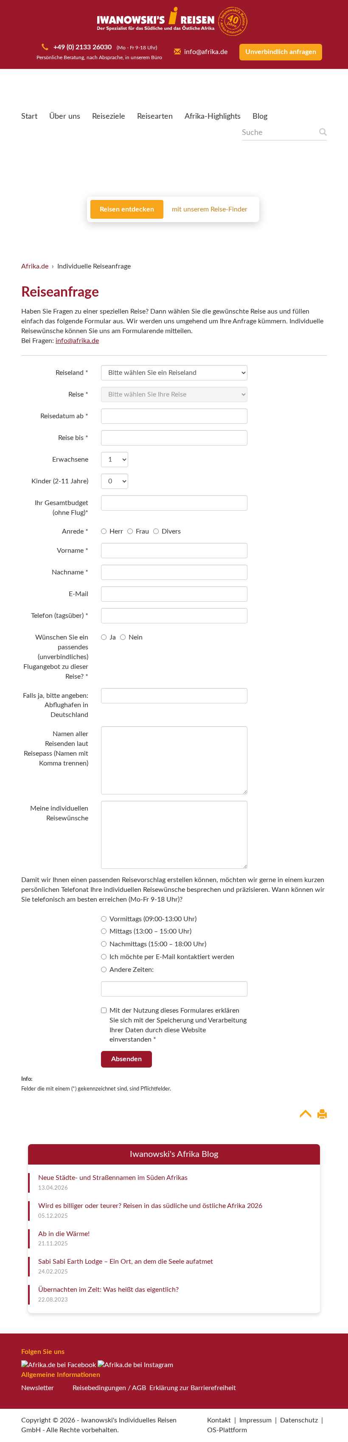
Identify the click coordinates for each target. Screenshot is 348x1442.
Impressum (255, 1420)
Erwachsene (70, 459)
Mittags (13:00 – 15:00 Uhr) (150, 931)
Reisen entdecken (127, 209)
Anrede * (75, 531)
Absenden (126, 1059)
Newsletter (37, 1388)
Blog (260, 116)
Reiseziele (108, 116)
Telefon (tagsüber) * (59, 615)
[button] (320, 1417)
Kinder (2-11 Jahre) (59, 481)
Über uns (64, 116)
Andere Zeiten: (131, 969)
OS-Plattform (227, 1430)
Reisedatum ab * (64, 416)
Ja (112, 637)
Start (29, 116)
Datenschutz (299, 1420)
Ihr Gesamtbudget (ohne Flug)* (61, 508)
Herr (116, 531)
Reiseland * (72, 372)
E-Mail (78, 594)
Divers (171, 531)
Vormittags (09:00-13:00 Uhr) (152, 919)
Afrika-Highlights (213, 116)
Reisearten (155, 116)
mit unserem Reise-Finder (209, 209)
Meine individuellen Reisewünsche (59, 813)
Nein (136, 637)
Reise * (78, 394)
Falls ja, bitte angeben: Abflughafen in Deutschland (55, 705)
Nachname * (70, 572)
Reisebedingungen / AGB (109, 1388)
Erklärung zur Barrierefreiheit (192, 1388)
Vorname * (72, 550)
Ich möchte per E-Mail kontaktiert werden (171, 957)
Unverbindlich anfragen (280, 52)
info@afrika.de (205, 52)
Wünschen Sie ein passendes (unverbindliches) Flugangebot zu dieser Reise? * (55, 657)
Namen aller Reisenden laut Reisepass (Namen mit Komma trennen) (56, 749)
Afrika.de (34, 266)
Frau (142, 531)
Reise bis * (73, 437)
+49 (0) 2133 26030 (82, 47)
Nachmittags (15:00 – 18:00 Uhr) (157, 944)
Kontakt (219, 1420)
